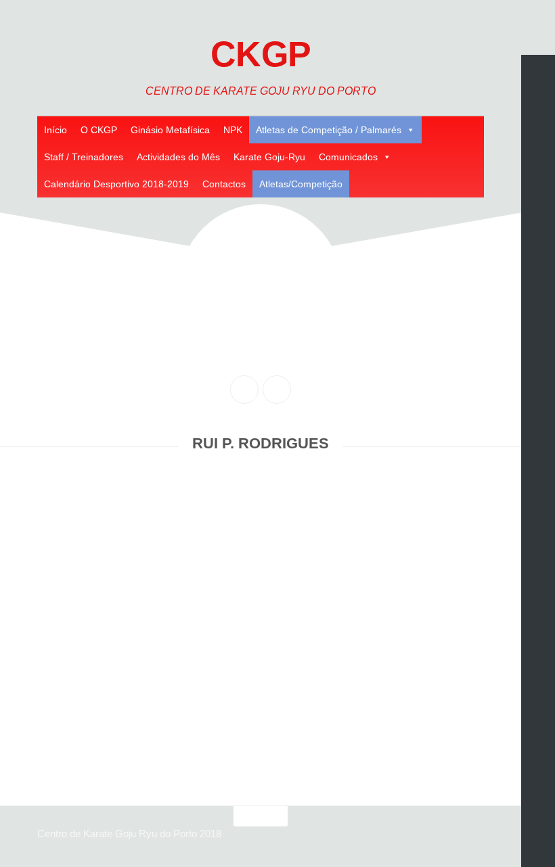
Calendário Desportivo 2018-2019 (116, 184)
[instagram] (277, 389)
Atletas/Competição (300, 184)
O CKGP (99, 129)
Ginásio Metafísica (170, 129)
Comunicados (348, 156)
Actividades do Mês (178, 156)
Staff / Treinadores (83, 156)
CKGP (260, 54)
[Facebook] (244, 389)
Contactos (224, 184)
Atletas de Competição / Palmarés (328, 129)
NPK (232, 129)
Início (55, 129)
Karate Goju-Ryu (269, 156)
